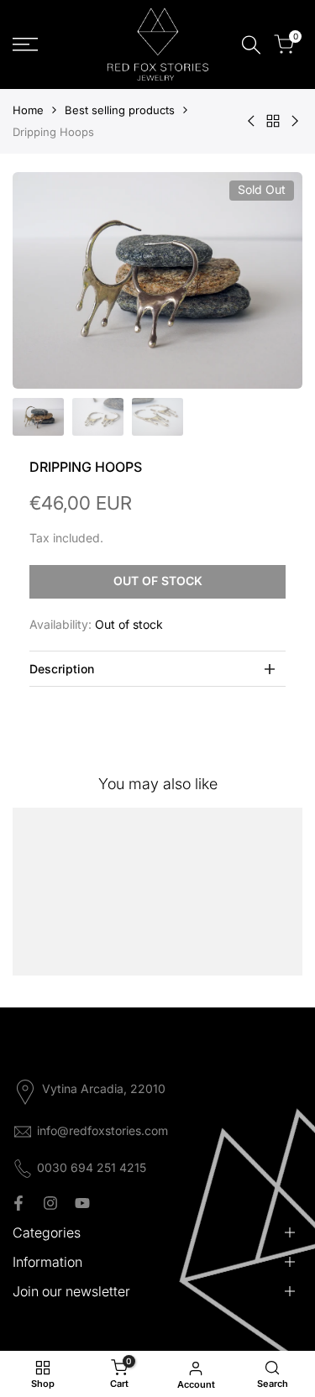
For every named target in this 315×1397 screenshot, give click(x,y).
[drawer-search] (251, 45)
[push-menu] (25, 44)
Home (28, 110)
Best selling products (120, 110)
